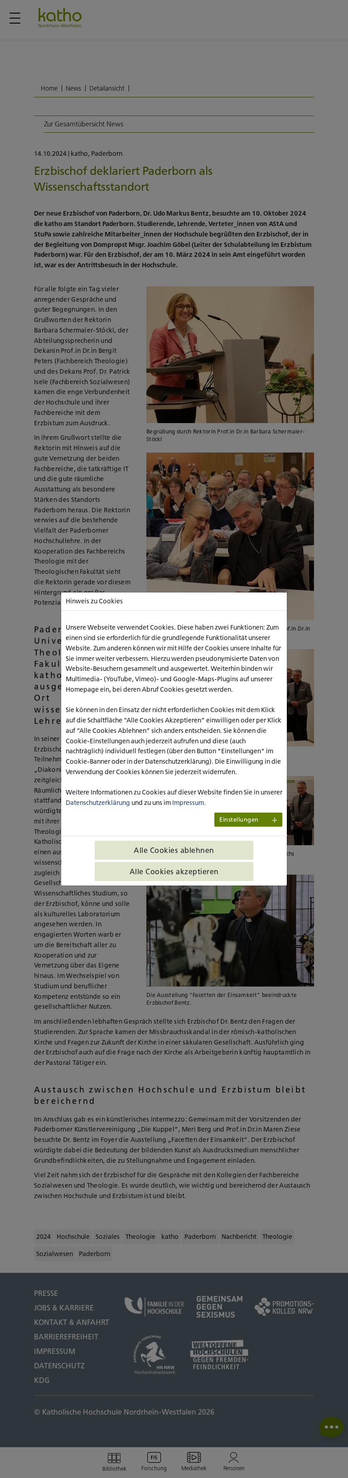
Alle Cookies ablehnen (174, 850)
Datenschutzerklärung (98, 803)
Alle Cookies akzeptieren (174, 871)
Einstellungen (239, 819)
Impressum (188, 803)
